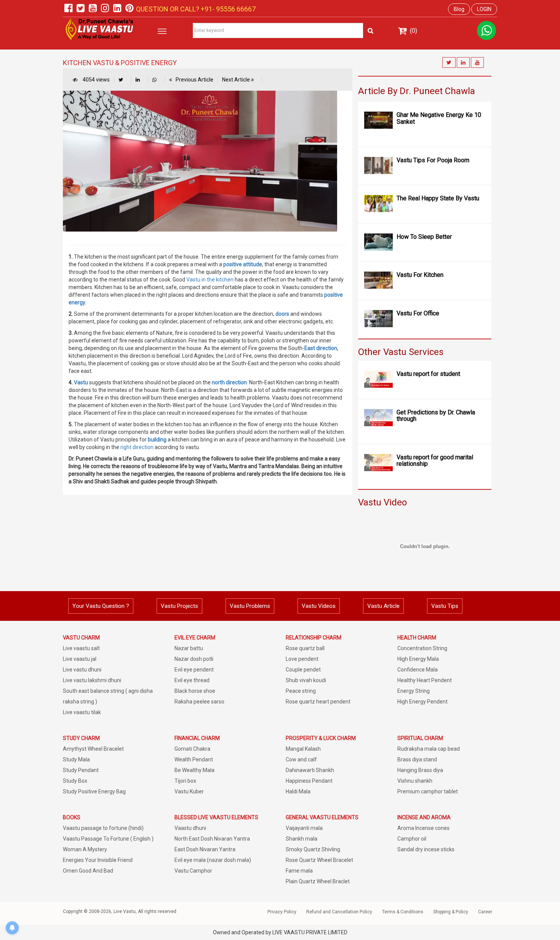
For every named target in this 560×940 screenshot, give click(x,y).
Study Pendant (81, 770)
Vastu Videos (319, 606)
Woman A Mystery (85, 849)
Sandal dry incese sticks (425, 849)
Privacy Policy (281, 911)
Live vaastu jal (79, 659)
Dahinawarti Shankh (310, 770)
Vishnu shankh (414, 781)
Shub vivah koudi (306, 680)
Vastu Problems (250, 606)
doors (282, 314)
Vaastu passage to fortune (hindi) (103, 828)
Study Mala (76, 759)
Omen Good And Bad (88, 871)
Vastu (81, 382)
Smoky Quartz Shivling (313, 849)
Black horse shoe (194, 691)
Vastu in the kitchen (210, 280)
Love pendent (302, 659)
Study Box (75, 781)
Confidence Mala (417, 670)
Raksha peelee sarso (199, 702)
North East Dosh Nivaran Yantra (212, 839)
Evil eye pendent (194, 670)
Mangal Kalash (303, 749)
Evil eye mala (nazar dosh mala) (212, 860)
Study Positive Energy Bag (94, 791)
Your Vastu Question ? (100, 606)
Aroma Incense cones (423, 828)
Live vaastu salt (81, 648)
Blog (459, 9)
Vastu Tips (444, 606)
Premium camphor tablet (427, 791)
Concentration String (422, 648)
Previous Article (194, 80)
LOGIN (484, 9)
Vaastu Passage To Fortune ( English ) (108, 839)
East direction (320, 348)
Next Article (236, 80)
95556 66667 (235, 9)
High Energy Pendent (422, 702)
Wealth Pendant (193, 759)
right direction (137, 447)
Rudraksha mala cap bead (428, 749)
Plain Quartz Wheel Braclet (318, 881)
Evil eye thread (192, 680)
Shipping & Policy (450, 911)
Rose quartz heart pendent (318, 702)
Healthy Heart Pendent (424, 680)
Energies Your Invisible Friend (98, 860)
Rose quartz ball (305, 648)
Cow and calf (301, 759)
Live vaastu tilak (82, 712)
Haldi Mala (298, 791)
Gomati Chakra (192, 749)
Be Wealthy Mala (194, 770)
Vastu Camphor (193, 871)
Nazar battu (188, 648)
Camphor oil (411, 839)
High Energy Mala (418, 659)
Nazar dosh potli (193, 659)
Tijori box (185, 781)
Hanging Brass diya (420, 770)
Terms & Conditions (402, 911)
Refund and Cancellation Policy (339, 911)
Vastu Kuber (189, 791)
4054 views (96, 80)
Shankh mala (301, 839)
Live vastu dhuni (82, 670)
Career (485, 911)
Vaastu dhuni (190, 828)
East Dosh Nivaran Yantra (204, 849)
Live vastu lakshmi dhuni (92, 680)
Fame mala (299, 871)
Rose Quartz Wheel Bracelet (319, 860)
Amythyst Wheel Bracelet (93, 749)
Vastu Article (383, 606)
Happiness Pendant (309, 781)
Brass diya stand (417, 759)
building (157, 439)
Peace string (301, 691)
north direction (229, 382)
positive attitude (242, 264)
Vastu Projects (179, 606)
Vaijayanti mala (304, 828)
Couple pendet (303, 670)
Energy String (413, 691)
